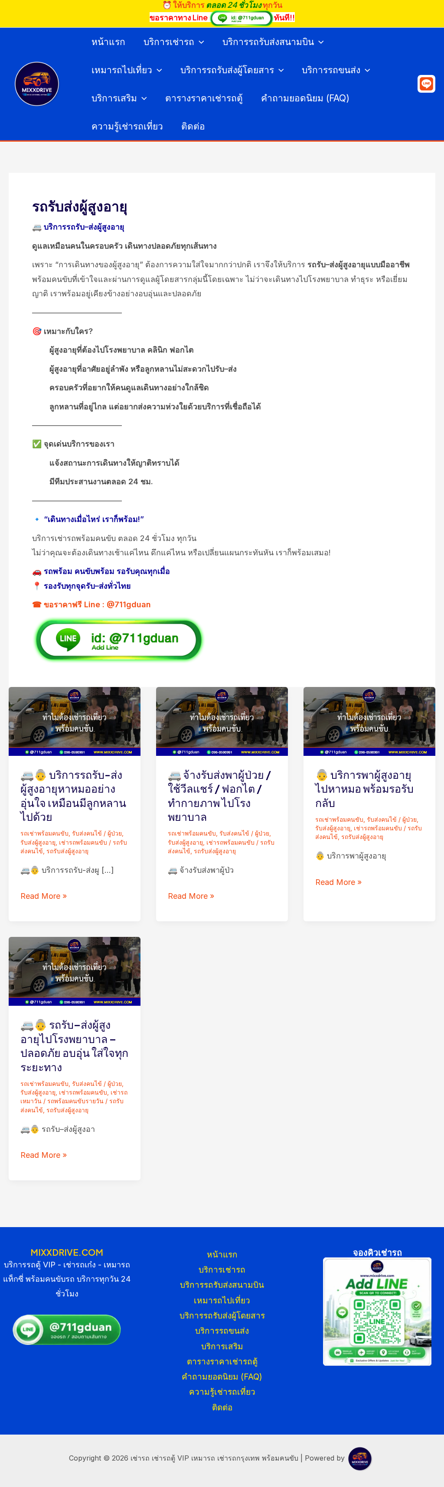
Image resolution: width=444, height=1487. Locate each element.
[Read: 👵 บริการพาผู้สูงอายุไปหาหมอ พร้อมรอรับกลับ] (369, 720)
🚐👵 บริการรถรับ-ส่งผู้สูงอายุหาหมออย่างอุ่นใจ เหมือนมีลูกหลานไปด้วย (73, 796)
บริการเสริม (114, 98)
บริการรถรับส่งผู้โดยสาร (227, 70)
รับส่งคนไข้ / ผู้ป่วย (97, 833)
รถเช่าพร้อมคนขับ (44, 833)
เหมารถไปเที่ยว (121, 70)
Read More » (43, 896)
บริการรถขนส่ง (331, 70)
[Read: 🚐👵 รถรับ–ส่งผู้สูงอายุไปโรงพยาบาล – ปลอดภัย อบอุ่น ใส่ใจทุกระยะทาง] (74, 970)
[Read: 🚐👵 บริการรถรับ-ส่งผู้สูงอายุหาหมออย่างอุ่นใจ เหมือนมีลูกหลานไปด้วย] (74, 720)
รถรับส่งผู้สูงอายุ (67, 851)
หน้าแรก (108, 41)
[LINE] (426, 84)
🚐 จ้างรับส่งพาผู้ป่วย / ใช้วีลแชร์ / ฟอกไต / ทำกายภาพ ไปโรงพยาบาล (219, 796)
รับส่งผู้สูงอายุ (38, 842)
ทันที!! (284, 17)
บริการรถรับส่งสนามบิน (268, 41)
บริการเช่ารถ (169, 41)
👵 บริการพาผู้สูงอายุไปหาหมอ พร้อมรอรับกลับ (364, 789)
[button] (199, 42)
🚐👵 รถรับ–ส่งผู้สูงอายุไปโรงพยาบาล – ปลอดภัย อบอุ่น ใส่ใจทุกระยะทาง (74, 1045)
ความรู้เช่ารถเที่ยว (127, 126)
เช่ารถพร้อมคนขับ (83, 842)
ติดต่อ (193, 126)
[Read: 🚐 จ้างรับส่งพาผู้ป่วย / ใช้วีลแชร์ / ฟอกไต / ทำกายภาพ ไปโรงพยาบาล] (222, 720)
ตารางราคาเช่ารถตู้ (204, 98)
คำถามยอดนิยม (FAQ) (305, 98)
